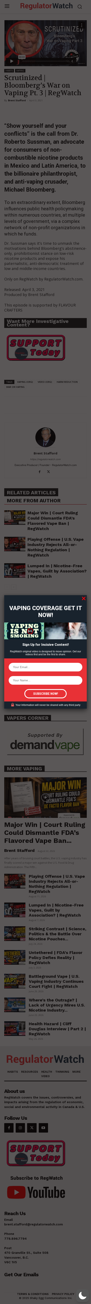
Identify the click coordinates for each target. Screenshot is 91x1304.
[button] (82, 1295)
